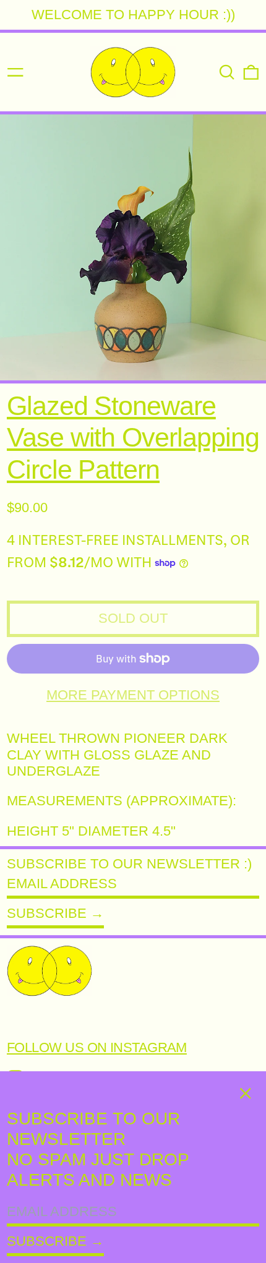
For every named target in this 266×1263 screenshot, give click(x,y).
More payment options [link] (133, 695)
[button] (227, 72)
